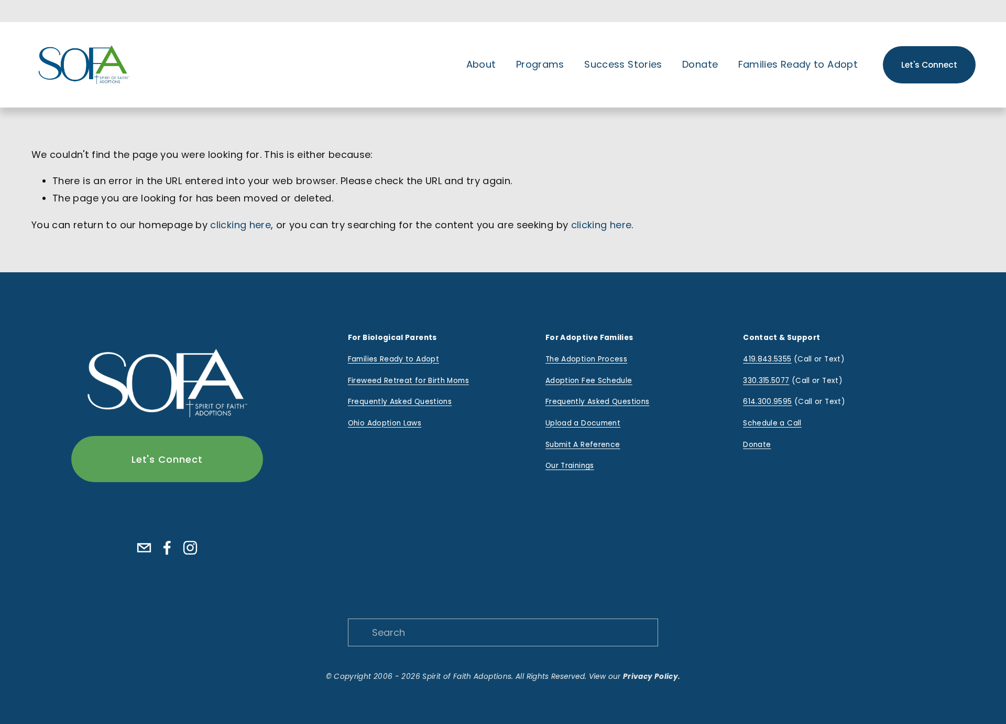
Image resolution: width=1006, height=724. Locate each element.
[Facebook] (167, 547)
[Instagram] (190, 547)
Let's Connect (929, 64)
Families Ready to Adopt (798, 64)
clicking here (240, 224)
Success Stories (623, 64)
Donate (700, 64)
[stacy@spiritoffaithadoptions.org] (144, 547)
